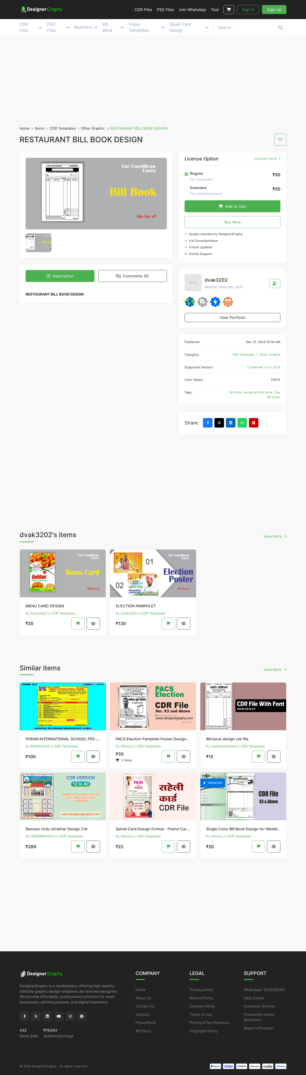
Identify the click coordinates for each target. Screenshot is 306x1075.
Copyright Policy (204, 1031)
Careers (142, 1014)
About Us (143, 998)
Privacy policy (201, 989)
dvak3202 (39, 613)
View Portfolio (232, 317)
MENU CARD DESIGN (45, 606)
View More (273, 536)
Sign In (248, 9)
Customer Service (259, 1006)
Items (39, 128)
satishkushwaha (223, 746)
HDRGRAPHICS (42, 836)
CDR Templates (62, 128)
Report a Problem (259, 1028)
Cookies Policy (202, 1006)
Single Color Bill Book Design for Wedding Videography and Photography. (243, 828)
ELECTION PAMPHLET (136, 606)
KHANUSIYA (40, 746)
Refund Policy (201, 998)
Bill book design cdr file (227, 738)
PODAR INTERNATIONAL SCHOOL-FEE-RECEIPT (63, 738)
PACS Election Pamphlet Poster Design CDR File (153, 738)
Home (25, 128)
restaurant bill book (257, 392)
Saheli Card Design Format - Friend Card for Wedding (153, 828)
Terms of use (201, 1014)
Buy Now (232, 222)
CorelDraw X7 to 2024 (263, 367)
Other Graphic (93, 128)
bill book (235, 392)
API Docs (143, 1031)
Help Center (254, 998)
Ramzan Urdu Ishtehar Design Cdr (57, 828)
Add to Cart (235, 206)
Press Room (146, 1022)
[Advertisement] (153, 81)
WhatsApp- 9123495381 (264, 989)
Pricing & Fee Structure (209, 1022)
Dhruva (126, 746)
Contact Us (145, 1006)
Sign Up (274, 9)
